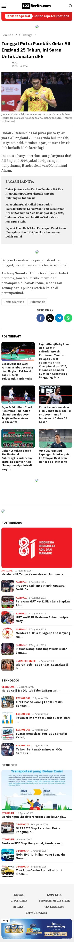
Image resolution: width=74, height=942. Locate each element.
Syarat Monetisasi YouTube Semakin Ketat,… (41, 735)
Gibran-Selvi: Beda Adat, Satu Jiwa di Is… (42, 666)
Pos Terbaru (11, 522)
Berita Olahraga (14, 302)
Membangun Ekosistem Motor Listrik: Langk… (33, 817)
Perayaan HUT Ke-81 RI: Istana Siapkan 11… (43, 603)
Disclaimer (19, 900)
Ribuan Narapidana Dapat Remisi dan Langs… (41, 650)
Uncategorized (26, 661)
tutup (5, 920)
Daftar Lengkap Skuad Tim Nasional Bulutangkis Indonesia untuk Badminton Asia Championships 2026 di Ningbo (16, 460)
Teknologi (10, 680)
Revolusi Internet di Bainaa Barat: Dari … (43, 719)
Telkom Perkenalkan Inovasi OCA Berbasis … (39, 751)
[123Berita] (37, 6)
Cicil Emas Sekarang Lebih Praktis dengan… (39, 704)
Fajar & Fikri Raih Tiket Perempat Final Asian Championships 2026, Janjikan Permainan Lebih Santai (36, 233)
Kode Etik (54, 894)
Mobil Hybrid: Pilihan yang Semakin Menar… (40, 856)
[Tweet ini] (50, 318)
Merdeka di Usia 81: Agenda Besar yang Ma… (43, 635)
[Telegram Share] (59, 318)
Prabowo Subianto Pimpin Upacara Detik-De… (40, 587)
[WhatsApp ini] (68, 318)
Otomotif (9, 765)
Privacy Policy (36, 912)
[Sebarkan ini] (40, 318)
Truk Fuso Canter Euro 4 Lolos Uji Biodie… (39, 872)
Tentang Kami (54, 907)
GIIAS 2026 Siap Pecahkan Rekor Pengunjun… (38, 830)
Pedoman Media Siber (54, 900)
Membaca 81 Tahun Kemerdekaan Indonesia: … (34, 574)
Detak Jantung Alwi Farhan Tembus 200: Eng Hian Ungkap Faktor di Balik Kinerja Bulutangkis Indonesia (34, 194)
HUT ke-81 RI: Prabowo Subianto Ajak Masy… (42, 619)
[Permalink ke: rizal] (5, 64)
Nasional (7, 570)
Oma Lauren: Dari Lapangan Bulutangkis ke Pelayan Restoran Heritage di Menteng (54, 456)
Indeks (19, 894)
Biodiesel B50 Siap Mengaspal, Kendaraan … (32, 843)
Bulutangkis (37, 302)
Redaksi (19, 907)
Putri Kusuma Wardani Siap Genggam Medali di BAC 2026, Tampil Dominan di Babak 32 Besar (55, 414)
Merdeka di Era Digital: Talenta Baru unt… (30, 690)
